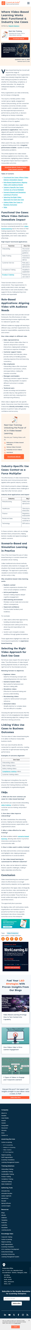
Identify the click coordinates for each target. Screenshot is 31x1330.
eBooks (3, 1215)
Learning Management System (10, 1162)
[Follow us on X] (14, 1315)
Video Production (12, 933)
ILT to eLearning (8, 1145)
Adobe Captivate (6, 1196)
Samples (3, 1115)
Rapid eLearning (6, 1155)
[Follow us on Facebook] (18, 1315)
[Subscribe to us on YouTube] (9, 1315)
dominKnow (4, 1198)
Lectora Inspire (5, 1206)
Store (2, 1133)
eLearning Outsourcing (7, 1254)
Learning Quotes (6, 1230)
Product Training (8, 275)
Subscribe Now (15, 1097)
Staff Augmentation (7, 1157)
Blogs (3, 1212)
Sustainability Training (7, 1174)
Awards (3, 1120)
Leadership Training (7, 1171)
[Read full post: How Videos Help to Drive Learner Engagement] (15, 1035)
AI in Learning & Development (10, 1249)
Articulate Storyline (6, 1193)
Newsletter (4, 1227)
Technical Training (6, 1181)
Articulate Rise (5, 1191)
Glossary (3, 1130)
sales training (6, 805)
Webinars (4, 1217)
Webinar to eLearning (9, 1147)
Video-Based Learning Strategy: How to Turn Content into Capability (15, 1017)
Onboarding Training (7, 1169)
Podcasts (4, 1222)
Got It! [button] (15, 1326)
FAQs (5, 207)
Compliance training (9, 771)
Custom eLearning (6, 1142)
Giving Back (4, 1125)
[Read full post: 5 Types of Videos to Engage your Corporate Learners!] (15, 1066)
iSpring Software (6, 1203)
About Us (4, 1113)
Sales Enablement (6, 1184)
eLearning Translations (7, 1160)
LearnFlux (4, 1225)
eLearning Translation (7, 1247)
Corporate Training (6, 1237)
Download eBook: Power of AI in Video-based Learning (15, 168)
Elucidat (3, 1201)
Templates (4, 1220)
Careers (3, 1123)
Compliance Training (7, 1179)
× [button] (29, 1320)
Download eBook (18, 38)
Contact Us (4, 1135)
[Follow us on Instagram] (23, 1315)
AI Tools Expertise (8, 1152)
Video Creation (7, 1149)
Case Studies (5, 1118)
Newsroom (4, 1128)
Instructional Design (7, 1252)
